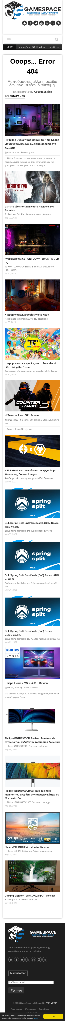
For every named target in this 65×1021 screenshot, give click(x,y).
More (36, 1018)
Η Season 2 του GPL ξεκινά (22, 415)
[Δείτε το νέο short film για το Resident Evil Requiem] (55, 176)
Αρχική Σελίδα (43, 91)
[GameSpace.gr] (32, 933)
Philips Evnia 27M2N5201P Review (26, 683)
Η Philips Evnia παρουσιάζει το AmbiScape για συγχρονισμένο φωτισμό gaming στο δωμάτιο (32, 143)
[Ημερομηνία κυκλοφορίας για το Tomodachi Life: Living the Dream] (55, 333)
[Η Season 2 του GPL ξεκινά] (55, 385)
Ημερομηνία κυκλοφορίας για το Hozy (27, 314)
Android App (44, 1009)
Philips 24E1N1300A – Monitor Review (27, 847)
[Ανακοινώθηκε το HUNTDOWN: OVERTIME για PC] (55, 229)
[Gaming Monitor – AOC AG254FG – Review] (55, 865)
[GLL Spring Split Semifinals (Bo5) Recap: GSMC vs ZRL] (55, 601)
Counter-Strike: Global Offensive (36, 420)
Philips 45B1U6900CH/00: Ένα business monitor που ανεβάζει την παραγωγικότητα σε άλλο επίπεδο (32, 794)
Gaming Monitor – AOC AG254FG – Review (30, 895)
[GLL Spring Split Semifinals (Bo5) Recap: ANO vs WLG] (55, 545)
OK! (53, 1016)
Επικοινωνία (30, 1009)
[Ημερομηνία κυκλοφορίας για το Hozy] (55, 284)
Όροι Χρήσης (17, 1009)
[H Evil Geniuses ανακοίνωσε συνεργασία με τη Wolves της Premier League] (55, 440)
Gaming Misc (29, 152)
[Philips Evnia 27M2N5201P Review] (55, 652)
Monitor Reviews (30, 688)
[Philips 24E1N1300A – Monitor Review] (55, 817)
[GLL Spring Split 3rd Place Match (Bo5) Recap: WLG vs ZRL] (55, 493)
